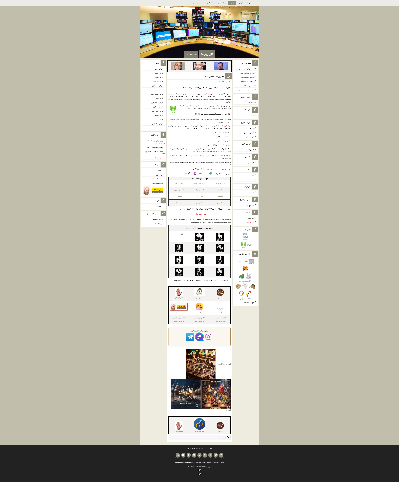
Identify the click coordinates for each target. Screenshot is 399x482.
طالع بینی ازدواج (250, 162)
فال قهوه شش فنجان (248, 136)
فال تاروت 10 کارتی (179, 321)
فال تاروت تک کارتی (157, 85)
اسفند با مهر (220, 196)
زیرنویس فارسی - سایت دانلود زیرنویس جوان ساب (155, 141)
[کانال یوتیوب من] (183, 455)
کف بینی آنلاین (250, 149)
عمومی (220, 437)
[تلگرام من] (216, 455)
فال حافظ (248, 2)
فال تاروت (240, 2)
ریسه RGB (251, 218)
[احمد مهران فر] (221, 66)
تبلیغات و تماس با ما (198, 2)
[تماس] (199, 455)
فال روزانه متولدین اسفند (213, 76)
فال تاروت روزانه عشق (157, 119)
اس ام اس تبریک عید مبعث (247, 81)
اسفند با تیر (220, 189)
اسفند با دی (220, 202)
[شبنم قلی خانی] (178, 66)
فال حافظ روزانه (159, 174)
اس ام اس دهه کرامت (248, 85)
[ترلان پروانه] (199, 66)
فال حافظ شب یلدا (158, 178)
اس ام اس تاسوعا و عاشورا (247, 77)
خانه (256, 2)
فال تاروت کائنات (199, 321)
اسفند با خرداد (179, 183)
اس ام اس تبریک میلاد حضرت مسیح (244, 68)
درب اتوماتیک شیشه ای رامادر (155, 147)
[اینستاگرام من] (205, 455)
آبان (185, 173)
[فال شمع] (216, 394)
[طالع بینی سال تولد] (245, 281)
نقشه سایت (190, 466)
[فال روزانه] (219, 364)
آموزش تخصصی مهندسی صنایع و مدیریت (155, 152)
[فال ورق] (227, 410)
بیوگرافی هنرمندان (158, 219)
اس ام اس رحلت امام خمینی (247, 89)
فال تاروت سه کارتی (157, 89)
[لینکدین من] (178, 455)
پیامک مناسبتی (222, 2)
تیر (198, 173)
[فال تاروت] (227, 364)
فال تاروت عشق (158, 115)
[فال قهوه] (201, 364)
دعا (253, 179)
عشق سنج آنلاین (249, 205)
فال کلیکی (251, 192)
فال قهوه (252, 128)
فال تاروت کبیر (159, 72)
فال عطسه (160, 206)
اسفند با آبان (199, 196)
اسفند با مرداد (199, 189)
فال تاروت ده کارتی (157, 111)
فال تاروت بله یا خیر (157, 123)
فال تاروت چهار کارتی (157, 94)
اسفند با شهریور (178, 189)
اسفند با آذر (179, 196)
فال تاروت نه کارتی (158, 106)
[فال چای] (186, 394)
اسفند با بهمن (199, 202)
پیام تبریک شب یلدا (157, 183)
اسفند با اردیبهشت (199, 183)
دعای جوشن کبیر (249, 175)
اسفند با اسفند (179, 202)
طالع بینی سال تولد (249, 302)
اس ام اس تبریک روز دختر (247, 72)
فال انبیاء (220, 311)
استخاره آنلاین (210, 2)
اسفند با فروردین (220, 183)
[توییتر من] (194, 455)
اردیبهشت (206, 173)
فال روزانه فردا (159, 223)
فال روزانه (232, 2)
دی (192, 173)
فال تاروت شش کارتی (157, 102)
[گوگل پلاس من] (189, 455)
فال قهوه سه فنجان (249, 132)
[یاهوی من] (221, 455)
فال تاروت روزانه (220, 321)
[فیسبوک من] (210, 455)
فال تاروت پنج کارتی (157, 98)
